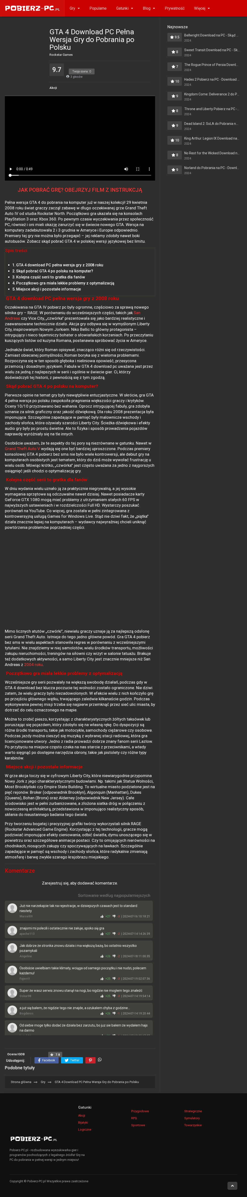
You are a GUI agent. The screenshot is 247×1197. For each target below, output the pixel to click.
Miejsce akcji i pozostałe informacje (48, 289)
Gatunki (122, 8)
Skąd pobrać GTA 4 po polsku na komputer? (54, 271)
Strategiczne (193, 1111)
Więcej (199, 8)
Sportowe (138, 1125)
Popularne (98, 8)
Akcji (53, 88)
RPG (134, 1118)
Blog (147, 8)
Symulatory (192, 1118)
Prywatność (175, 8)
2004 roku (33, 664)
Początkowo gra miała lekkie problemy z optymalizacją (65, 283)
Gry (72, 8)
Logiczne (84, 1129)
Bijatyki (83, 1122)
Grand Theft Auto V (22, 448)
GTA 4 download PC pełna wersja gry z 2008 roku (59, 265)
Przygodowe (140, 1111)
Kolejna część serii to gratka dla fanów (50, 277)
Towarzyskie (193, 1125)
